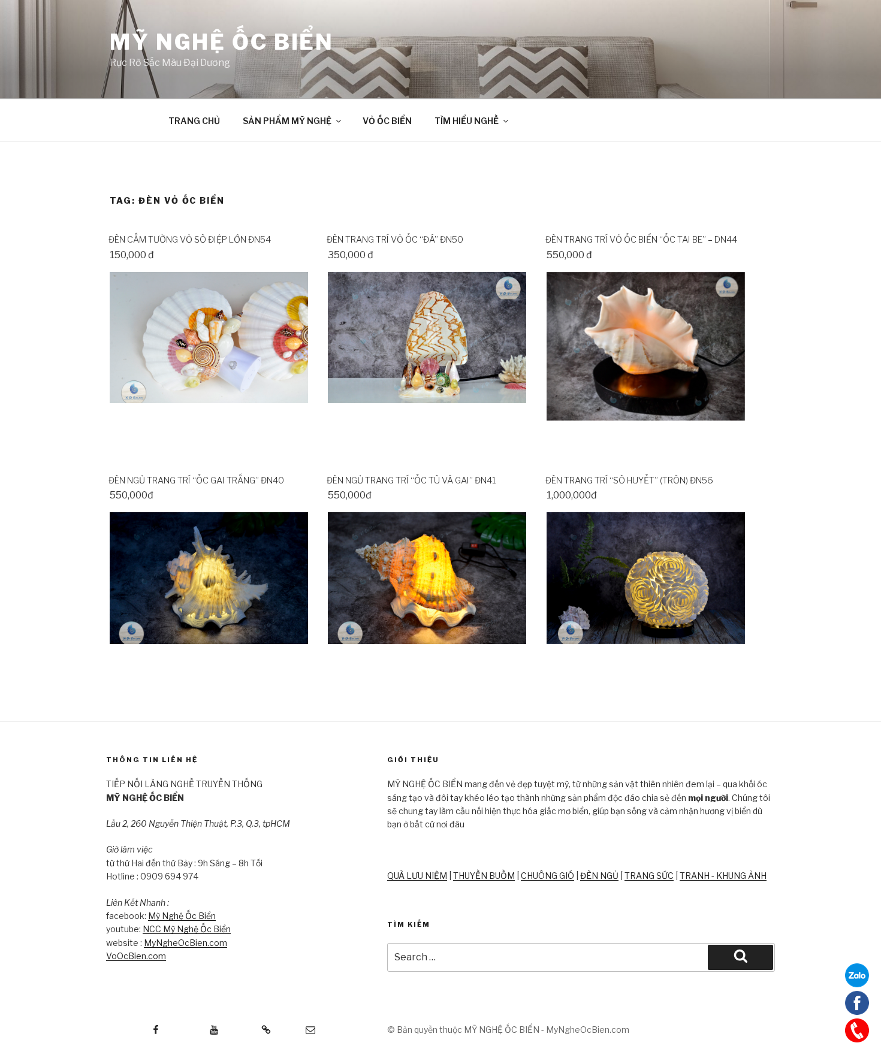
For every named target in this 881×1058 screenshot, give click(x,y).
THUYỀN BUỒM (484, 875)
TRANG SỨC (649, 875)
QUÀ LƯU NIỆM (417, 875)
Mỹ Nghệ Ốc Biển (182, 916)
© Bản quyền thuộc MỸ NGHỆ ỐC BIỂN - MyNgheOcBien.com (508, 1029)
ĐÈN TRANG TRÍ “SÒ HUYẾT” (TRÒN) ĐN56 (629, 480)
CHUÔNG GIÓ (547, 875)
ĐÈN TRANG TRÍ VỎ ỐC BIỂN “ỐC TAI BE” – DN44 (641, 239)
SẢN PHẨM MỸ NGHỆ (287, 121)
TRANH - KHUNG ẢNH (723, 875)
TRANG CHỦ (194, 121)
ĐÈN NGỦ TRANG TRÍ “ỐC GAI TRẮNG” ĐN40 (196, 480)
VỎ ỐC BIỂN (387, 121)
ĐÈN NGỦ (599, 875)
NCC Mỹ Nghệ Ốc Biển (187, 929)
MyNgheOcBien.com (185, 943)
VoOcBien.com (136, 956)
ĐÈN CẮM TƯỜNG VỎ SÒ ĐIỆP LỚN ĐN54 (189, 239)
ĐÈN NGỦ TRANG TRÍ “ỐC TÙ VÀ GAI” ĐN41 (411, 480)
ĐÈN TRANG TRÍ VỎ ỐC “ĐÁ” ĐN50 (395, 239)
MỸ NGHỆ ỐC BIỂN (222, 42)
